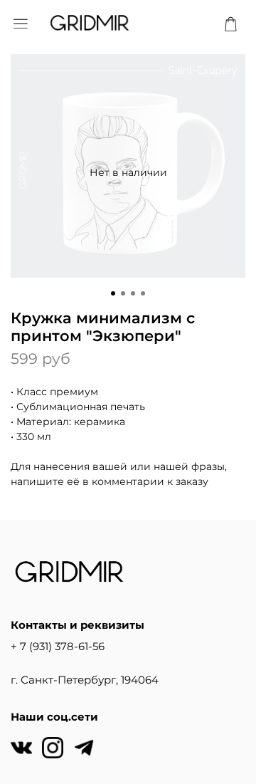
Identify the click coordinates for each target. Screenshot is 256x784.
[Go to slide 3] (133, 293)
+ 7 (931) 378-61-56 (58, 646)
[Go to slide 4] (143, 293)
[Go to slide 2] (123, 293)
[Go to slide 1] (113, 293)
